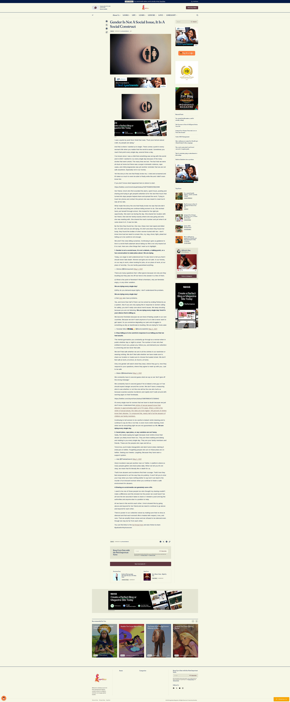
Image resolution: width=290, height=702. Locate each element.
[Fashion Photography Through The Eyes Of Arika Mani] (125, 576)
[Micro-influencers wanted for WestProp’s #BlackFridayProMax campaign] (179, 239)
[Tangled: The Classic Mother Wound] (185, 641)
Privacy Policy (144, 555)
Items (121, 671)
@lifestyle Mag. (186, 250)
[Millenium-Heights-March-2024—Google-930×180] (140, 82)
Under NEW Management (182, 137)
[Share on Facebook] (106, 21)
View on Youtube (103, 9)
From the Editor (187, 229)
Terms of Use (152, 555)
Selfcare (186, 209)
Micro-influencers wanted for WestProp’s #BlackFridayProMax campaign (190, 239)
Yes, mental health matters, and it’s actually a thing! (146, 1)
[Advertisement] (140, 128)
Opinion (112, 31)
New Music (154, 578)
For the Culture (187, 243)
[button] (194, 1)
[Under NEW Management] (179, 228)
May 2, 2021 (138, 269)
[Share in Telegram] (106, 28)
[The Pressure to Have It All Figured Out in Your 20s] (179, 207)
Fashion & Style (125, 579)
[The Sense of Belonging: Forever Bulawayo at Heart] (158, 641)
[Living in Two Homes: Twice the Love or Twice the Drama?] (179, 217)
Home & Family (187, 220)
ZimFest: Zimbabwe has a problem (184, 159)
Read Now (162, 1)
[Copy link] (106, 32)
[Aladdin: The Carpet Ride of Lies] (131, 641)
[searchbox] (183, 22)
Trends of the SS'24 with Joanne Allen (105, 7)
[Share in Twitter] (106, 25)
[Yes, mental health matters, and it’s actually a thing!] (179, 196)
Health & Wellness (129, 1)
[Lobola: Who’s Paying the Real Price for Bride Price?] (104, 641)
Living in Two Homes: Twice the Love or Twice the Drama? (190, 216)
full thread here (137, 525)
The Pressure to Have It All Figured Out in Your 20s (190, 205)
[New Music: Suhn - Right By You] (156, 576)
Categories (142, 671)
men (120, 298)
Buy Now (108, 700)
